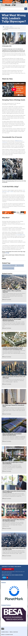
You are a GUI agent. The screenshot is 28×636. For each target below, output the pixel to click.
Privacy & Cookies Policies (7, 634)
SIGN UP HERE (7, 569)
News (11, 26)
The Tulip (7, 252)
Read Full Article (7, 299)
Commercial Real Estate (8, 268)
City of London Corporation (9, 265)
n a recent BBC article (20, 234)
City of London (20, 265)
